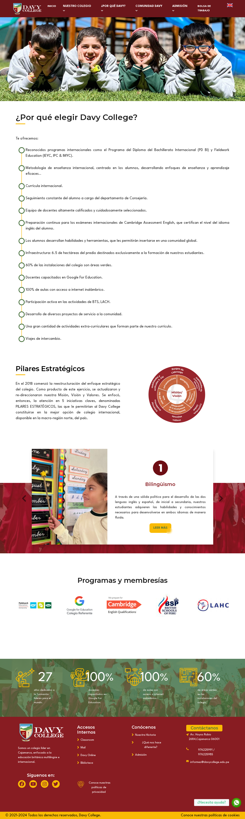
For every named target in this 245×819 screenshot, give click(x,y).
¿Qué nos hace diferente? (150, 745)
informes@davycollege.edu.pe (209, 762)
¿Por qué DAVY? (114, 6)
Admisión (180, 6)
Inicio (51, 6)
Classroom (86, 740)
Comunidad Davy (150, 6)
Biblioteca (86, 763)
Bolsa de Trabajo (204, 8)
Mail (82, 747)
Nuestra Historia (145, 735)
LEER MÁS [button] (160, 528)
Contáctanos (204, 727)
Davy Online (87, 755)
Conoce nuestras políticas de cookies (210, 815)
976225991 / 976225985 (206, 752)
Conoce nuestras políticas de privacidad (98, 787)
